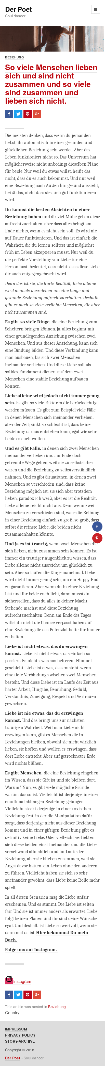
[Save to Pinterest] (97, 538)
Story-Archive (20, 1041)
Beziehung (14, 57)
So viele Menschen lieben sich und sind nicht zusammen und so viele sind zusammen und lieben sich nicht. (51, 83)
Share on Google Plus (37, 114)
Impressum (16, 1028)
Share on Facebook (9, 114)
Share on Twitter (18, 114)
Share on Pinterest (27, 114)
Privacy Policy (20, 1035)
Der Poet (18, 9)
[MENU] (95, 9)
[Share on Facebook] (97, 526)
